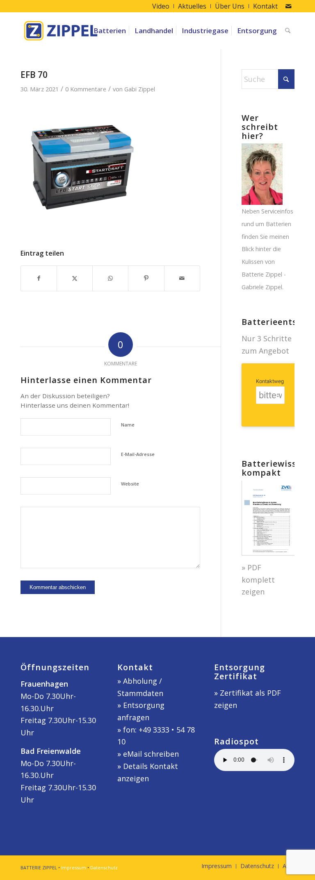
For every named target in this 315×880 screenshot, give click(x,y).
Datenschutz (104, 867)
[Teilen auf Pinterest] (146, 278)
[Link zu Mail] (288, 6)
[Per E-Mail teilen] (182, 278)
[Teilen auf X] (74, 278)
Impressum (73, 867)
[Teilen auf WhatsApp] (110, 278)
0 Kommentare (85, 89)
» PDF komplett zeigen (258, 579)
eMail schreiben (151, 754)
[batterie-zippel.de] (61, 30)
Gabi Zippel (139, 89)
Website (130, 484)
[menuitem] (161, 6)
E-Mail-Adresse (138, 454)
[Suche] (287, 30)
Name (128, 425)
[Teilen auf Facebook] (39, 278)
